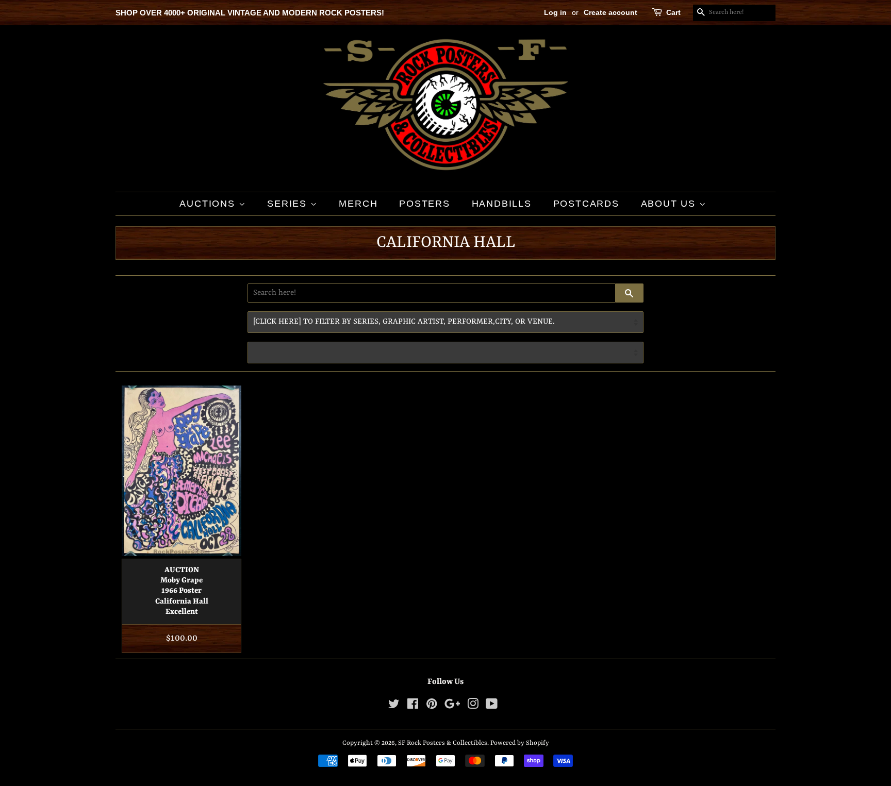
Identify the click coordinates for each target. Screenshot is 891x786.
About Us (670, 203)
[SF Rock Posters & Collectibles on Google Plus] (452, 706)
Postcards (586, 203)
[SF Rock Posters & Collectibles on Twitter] (394, 706)
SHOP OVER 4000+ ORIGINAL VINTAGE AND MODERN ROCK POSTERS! (250, 12)
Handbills (502, 203)
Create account (610, 12)
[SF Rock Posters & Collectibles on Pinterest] (431, 706)
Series (288, 203)
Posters (424, 203)
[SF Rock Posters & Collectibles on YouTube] (492, 706)
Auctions (208, 203)
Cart (673, 12)
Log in (555, 12)
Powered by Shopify (519, 743)
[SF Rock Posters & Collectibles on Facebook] (413, 706)
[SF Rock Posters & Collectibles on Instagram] (472, 706)
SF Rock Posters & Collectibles (442, 743)
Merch (358, 203)
